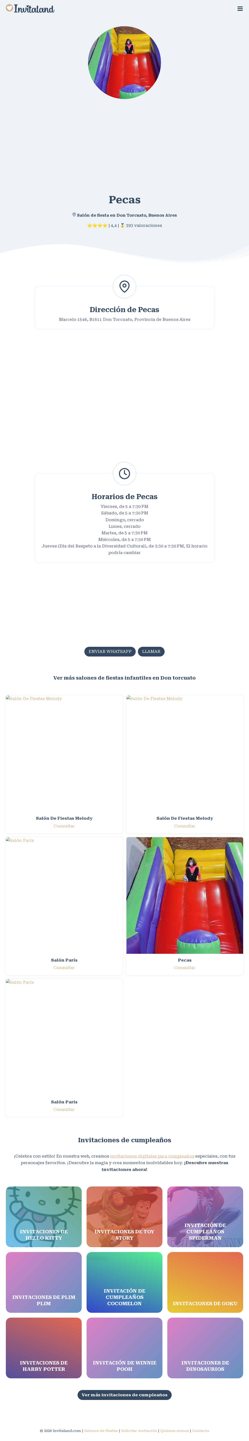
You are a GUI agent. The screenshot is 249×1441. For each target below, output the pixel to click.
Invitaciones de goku (205, 1303)
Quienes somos (174, 1431)
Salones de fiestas (101, 1431)
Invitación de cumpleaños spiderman (205, 1231)
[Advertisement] (124, 143)
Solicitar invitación (139, 1431)
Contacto (200, 1431)
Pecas (185, 960)
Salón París (64, 960)
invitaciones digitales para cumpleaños (152, 1156)
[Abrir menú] (240, 9)
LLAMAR (151, 651)
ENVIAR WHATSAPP (110, 651)
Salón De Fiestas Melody (64, 818)
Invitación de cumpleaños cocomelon (124, 1297)
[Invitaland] (30, 8)
